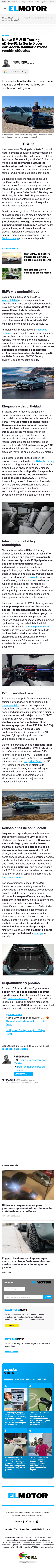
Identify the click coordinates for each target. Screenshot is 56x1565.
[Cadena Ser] (48, 1530)
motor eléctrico (11, 705)
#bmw (9, 1021)
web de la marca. (17, 998)
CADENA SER (41, 1379)
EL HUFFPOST (19, 1379)
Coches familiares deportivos (13, 1082)
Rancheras (29, 1082)
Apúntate (11, 1325)
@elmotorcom (14, 1014)
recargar (38, 933)
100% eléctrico (22, 1080)
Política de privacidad (22, 1512)
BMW (37, 1082)
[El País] (8, 1530)
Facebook (7, 1049)
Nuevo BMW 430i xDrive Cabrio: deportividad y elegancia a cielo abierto (37, 257)
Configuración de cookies (40, 1512)
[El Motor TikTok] (33, 1522)
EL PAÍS (28, 1379)
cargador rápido (33, 761)
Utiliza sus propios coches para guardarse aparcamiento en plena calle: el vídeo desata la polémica (27, 1208)
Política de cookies (18, 1515)
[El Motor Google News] (37, 1522)
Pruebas (5, 35)
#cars (9, 1024)
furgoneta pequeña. (13, 876)
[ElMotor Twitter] (27, 1522)
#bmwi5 (17, 1021)
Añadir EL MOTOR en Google (17, 72)
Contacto (40, 1515)
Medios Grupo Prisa (28, 1562)
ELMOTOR (8, 1379)
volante (34, 577)
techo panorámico (38, 626)
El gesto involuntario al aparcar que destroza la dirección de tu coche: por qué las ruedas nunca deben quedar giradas (26, 1263)
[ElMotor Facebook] (23, 1522)
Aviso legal (10, 1512)
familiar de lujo (10, 238)
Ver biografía (21, 1074)
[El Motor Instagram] (30, 1522)
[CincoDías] (24, 1530)
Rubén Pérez (21, 62)
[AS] (15, 1529)
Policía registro (41, 2)
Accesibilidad (30, 1515)
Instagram (22, 1049)
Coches (32, 1080)
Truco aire (15, 2)
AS (34, 1379)
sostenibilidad (10, 300)
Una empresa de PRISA (28, 1555)
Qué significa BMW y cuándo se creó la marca (37, 271)
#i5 (44, 1021)
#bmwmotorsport (32, 1021)
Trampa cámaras (27, 2)
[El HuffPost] (37, 1530)
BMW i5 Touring (45, 461)
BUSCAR (11, 1351)
